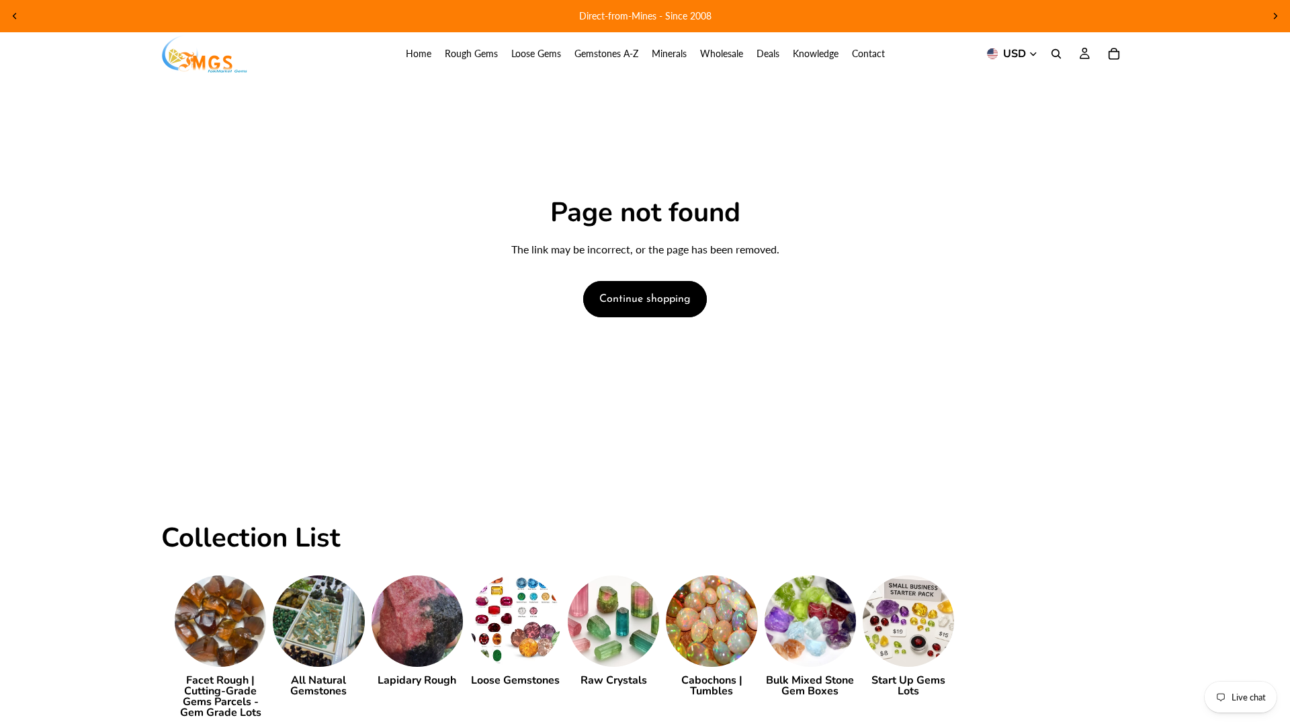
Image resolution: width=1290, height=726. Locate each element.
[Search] (1056, 54)
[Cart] (1114, 54)
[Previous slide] (15, 16)
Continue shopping (645, 299)
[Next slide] (1275, 16)
